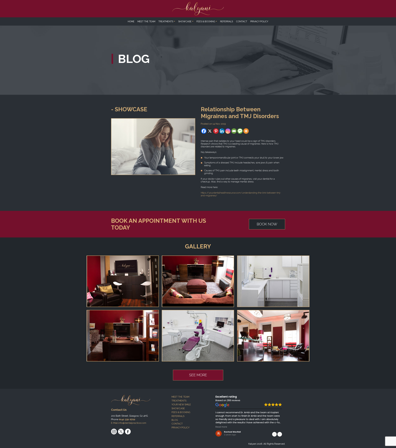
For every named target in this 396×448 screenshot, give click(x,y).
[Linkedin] (222, 131)
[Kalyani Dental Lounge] (198, 8)
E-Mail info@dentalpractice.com (128, 423)
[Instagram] (228, 131)
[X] (210, 131)
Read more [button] (221, 427)
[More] (246, 131)
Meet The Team (146, 21)
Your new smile (181, 404)
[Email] (234, 131)
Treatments (165, 21)
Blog (175, 420)
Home (131, 21)
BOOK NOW (267, 224)
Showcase (185, 21)
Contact (241, 21)
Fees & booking (205, 21)
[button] (279, 434)
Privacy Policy (259, 21)
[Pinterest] (216, 131)
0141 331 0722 (127, 419)
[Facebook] (204, 131)
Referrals (226, 21)
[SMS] (240, 131)
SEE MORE (198, 375)
